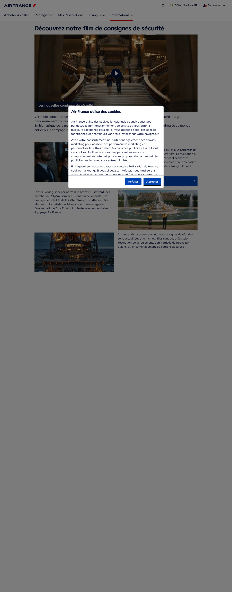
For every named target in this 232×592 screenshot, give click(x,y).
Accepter (152, 181)
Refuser (133, 181)
